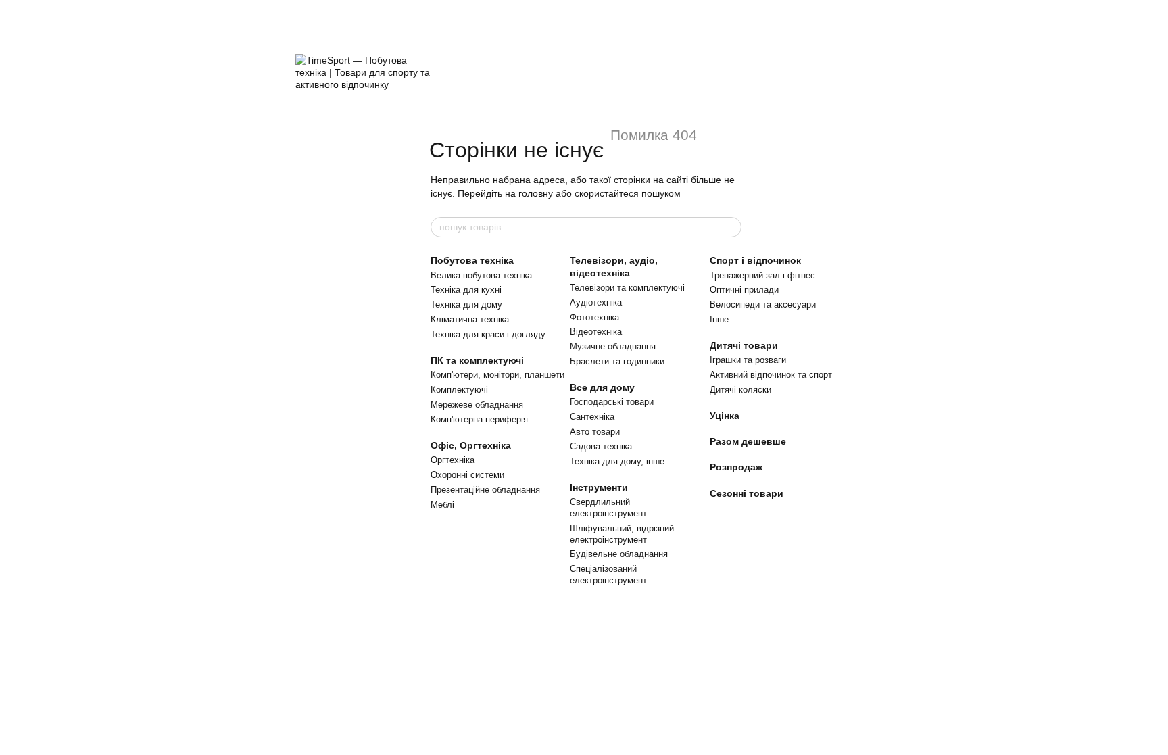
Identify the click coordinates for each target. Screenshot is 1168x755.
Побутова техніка (472, 260)
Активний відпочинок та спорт (771, 375)
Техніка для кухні (466, 290)
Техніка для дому (466, 304)
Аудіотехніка (596, 302)
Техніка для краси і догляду (488, 334)
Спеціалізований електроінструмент (608, 574)
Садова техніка (601, 446)
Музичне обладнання (613, 346)
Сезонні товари (746, 493)
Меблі (442, 505)
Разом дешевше (748, 441)
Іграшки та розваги (748, 360)
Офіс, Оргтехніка (471, 445)
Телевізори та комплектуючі (627, 288)
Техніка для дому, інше (617, 461)
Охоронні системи (467, 475)
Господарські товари (612, 402)
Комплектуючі (459, 390)
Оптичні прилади (744, 290)
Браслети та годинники (617, 361)
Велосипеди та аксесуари (763, 304)
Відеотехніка (596, 331)
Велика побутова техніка (481, 275)
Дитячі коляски (740, 390)
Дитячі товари (744, 345)
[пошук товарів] (730, 227)
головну (535, 193)
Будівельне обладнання (619, 554)
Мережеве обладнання (477, 404)
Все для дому (602, 387)
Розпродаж (736, 467)
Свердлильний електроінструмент (608, 507)
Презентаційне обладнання (485, 490)
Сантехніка (592, 417)
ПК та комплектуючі (477, 360)
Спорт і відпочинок (755, 260)
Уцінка (724, 415)
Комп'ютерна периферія (479, 419)
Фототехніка (594, 317)
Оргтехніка (452, 460)
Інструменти (599, 487)
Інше (719, 319)
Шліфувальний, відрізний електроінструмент (622, 534)
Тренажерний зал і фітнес (762, 275)
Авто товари (595, 432)
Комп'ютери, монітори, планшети (497, 375)
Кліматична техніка (470, 319)
